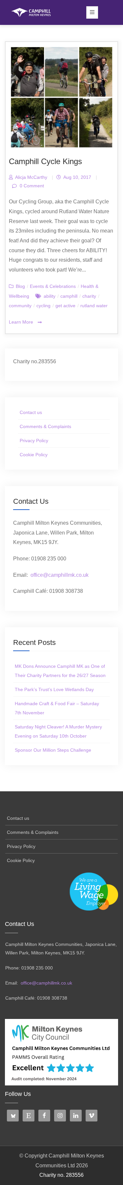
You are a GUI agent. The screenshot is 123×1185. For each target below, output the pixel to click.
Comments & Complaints (45, 426)
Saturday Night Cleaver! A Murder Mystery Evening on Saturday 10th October (58, 731)
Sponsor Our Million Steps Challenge (53, 750)
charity (89, 296)
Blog (20, 286)
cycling (43, 305)
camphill (68, 296)
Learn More (21, 322)
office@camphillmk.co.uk (60, 575)
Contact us (31, 412)
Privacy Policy (34, 440)
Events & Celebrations (53, 286)
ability (49, 296)
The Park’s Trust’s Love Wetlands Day (54, 689)
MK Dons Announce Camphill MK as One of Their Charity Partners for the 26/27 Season (60, 671)
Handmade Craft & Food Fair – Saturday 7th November (57, 708)
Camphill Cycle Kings (45, 161)
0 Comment (31, 185)
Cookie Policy (34, 454)
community (20, 305)
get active (65, 305)
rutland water (94, 305)
